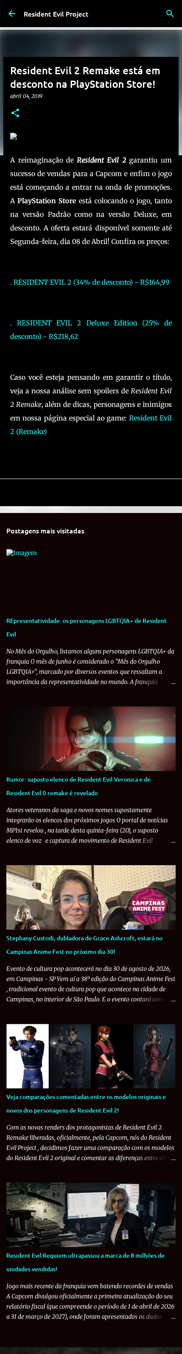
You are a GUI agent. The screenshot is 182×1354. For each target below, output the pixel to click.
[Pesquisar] (170, 13)
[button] (15, 113)
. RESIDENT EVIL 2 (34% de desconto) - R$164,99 (90, 282)
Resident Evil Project (56, 13)
